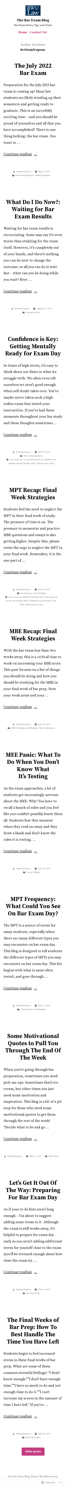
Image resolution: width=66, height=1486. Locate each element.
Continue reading (18, 154)
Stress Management (33, 456)
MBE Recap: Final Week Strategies (33, 635)
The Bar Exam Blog (33, 20)
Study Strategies (42, 175)
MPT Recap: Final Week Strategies (33, 494)
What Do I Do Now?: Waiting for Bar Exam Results (33, 209)
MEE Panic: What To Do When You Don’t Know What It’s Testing (33, 765)
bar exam (14, 459)
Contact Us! (38, 32)
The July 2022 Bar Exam (33, 69)
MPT (26, 600)
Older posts (33, 1451)
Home (22, 32)
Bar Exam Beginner (25, 175)
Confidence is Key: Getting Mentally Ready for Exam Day (33, 346)
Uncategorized (33, 312)
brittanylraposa (23, 171)
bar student (46, 459)
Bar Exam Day (33, 1293)
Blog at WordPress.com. (44, 1476)
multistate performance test (42, 600)
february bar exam (40, 597)
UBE (33, 463)
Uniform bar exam (45, 463)
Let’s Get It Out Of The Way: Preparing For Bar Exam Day (33, 1190)
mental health (23, 463)
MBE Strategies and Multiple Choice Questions (33, 728)
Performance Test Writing (33, 593)
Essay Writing (33, 872)
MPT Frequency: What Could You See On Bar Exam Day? (33, 906)
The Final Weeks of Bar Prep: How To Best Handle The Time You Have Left (33, 1330)
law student (17, 600)
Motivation (54, 1156)
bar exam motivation (30, 459)
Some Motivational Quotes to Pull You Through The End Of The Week (33, 1047)
